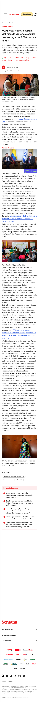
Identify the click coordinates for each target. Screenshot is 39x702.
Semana (4, 23)
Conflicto (19, 480)
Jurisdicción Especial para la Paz (13, 476)
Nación (11, 23)
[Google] (3, 676)
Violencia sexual (8, 480)
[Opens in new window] (7, 676)
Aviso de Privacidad (9, 681)
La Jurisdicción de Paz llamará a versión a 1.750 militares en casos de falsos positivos (19, 219)
